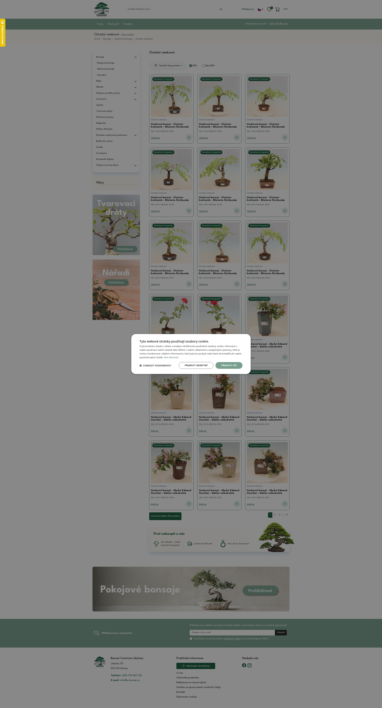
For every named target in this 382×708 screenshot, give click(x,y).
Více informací (171, 357)
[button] (155, 365)
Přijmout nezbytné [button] (196, 365)
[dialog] (191, 354)
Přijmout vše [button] (229, 365)
